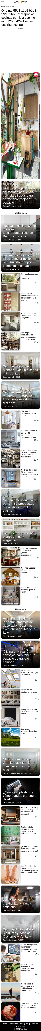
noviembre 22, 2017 (15, 514)
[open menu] (2, 2)
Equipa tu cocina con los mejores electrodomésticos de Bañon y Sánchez (20, 231)
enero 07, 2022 (15, 269)
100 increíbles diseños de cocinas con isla (29, 413)
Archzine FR (20, 1026)
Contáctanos (13, 1024)
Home (3, 6)
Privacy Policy (25, 1024)
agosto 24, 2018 (14, 377)
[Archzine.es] (20, 2)
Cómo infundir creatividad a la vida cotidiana (17, 903)
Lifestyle (6, 803)
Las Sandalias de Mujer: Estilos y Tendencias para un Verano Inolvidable (29, 869)
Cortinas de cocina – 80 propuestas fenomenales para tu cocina (29, 473)
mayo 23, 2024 (15, 803)
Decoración (7, 940)
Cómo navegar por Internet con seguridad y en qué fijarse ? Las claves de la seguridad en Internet (29, 950)
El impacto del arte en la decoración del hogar (29, 711)
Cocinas (12, 6)
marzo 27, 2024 (18, 940)
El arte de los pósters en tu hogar (29, 691)
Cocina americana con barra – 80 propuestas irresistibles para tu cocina (19, 505)
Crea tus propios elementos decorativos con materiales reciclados (28, 968)
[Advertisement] (20, 50)
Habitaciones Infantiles (11, 773)
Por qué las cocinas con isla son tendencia (29, 276)
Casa (7, 6)
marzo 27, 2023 (16, 240)
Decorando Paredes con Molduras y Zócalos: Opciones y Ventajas (20, 933)
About (5, 1024)
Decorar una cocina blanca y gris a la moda (29, 590)
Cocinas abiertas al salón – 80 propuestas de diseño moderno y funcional (29, 435)
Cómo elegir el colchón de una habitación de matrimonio (27, 987)
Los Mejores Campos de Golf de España (29, 731)
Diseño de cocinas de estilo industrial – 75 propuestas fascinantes (29, 453)
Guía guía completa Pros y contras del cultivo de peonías (29, 1005)
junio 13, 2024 (26, 773)
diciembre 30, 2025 (15, 636)
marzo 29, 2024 (16, 910)
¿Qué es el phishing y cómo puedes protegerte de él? (20, 795)
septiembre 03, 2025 (15, 666)
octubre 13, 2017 (14, 544)
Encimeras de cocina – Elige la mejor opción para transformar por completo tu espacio (19, 260)
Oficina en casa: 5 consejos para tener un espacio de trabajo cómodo (19, 657)
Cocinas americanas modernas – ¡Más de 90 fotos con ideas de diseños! (19, 398)
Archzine (35, 1024)
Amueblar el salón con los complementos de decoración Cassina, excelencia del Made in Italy (19, 625)
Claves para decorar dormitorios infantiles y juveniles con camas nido (19, 764)
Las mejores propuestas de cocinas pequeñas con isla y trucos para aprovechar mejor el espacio (20, 195)
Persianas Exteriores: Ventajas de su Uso (29, 672)
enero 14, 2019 (15, 206)
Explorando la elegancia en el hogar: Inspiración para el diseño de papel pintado (28, 831)
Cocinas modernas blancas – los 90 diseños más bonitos (20, 370)
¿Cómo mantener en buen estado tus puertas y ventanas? (29, 849)
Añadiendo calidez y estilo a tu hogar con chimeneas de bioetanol (29, 810)
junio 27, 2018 (13, 406)
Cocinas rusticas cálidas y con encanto (28, 570)
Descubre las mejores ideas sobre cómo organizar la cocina (29, 296)
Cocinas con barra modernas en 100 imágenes (28, 315)
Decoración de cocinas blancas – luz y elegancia (19, 536)
